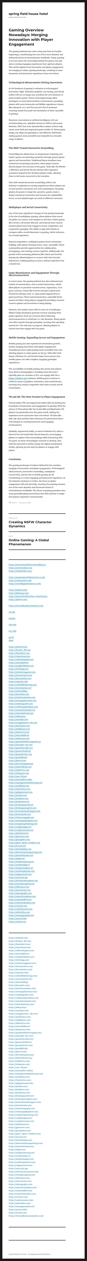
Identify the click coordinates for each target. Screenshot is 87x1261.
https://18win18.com (18, 647)
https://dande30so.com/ (20, 1017)
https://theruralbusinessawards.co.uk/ (26, 606)
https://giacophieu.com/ (20, 1130)
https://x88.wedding (18, 691)
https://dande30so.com (19, 726)
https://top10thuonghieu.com (22, 896)
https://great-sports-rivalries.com (24, 842)
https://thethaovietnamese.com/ (24, 1172)
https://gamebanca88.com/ (21, 1039)
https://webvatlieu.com (19, 912)
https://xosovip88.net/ (19, 954)
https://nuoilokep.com (19, 786)
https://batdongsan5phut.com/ (23, 1099)
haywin (12, 618)
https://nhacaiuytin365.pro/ (21, 1004)
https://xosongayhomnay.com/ (23, 991)
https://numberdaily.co (19, 865)
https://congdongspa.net (20, 827)
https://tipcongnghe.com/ (21, 1184)
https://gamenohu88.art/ (20, 1042)
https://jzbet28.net (17, 760)
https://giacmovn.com (19, 836)
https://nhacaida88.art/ (19, 1026)
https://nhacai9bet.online (20, 779)
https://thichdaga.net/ (19, 960)
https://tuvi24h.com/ (18, 1197)
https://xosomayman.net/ (20, 979)
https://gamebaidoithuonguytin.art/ (25, 1033)
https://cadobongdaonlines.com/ (24, 998)
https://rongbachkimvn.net (21, 666)
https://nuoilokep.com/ (19, 1077)
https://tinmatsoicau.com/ (21, 966)
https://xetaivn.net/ (18, 1213)
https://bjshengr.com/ (19, 593)
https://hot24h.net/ (18, 1137)
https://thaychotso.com (19, 789)
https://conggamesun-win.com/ (23, 1014)
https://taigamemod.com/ (20, 1165)
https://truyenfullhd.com (20, 899)
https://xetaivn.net (17, 921)
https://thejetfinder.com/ (20, 571)
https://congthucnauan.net (21, 830)
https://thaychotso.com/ (20, 1080)
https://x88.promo (17, 716)
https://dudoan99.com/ (19, 1029)
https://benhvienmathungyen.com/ (25, 1102)
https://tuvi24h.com (18, 906)
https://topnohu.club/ (19, 972)
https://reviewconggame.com (22, 672)
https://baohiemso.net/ (19, 1093)
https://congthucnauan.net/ (21, 1121)
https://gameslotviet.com (20, 754)
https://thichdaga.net (18, 669)
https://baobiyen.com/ (19, 1089)
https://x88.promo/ (18, 1007)
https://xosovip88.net (19, 662)
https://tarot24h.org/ (18, 1168)
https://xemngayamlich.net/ (22, 1206)
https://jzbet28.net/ (18, 1051)
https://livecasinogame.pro (21, 764)
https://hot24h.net (17, 846)
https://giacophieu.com (19, 839)
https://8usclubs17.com (19, 653)
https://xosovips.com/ (19, 1010)
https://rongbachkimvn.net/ (22, 957)
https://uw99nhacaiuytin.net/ (22, 1001)
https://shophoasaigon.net (21, 868)
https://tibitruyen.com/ (19, 1178)
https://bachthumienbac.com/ (22, 988)
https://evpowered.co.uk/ (20, 580)
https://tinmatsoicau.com (20, 675)
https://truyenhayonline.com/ (22, 1194)
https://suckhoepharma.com (22, 871)
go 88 (11, 637)
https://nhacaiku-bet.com (21, 745)
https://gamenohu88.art (20, 751)
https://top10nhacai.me (19, 656)
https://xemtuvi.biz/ (18, 1209)
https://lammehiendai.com (21, 855)
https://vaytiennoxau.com (21, 909)
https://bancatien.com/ (19, 985)
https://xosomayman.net (20, 688)
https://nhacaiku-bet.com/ (21, 1036)
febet (11, 640)
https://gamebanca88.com (21, 748)
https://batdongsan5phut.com (22, 808)
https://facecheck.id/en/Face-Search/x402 (28, 596)
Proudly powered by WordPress (39, 1254)
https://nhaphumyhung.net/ (22, 1153)
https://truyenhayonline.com (22, 903)
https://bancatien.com (19, 694)
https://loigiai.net (17, 858)
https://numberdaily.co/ (20, 1156)
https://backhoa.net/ (18, 1086)
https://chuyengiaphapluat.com (23, 820)
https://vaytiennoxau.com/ (21, 1200)
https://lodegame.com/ (19, 1064)
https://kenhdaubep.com (20, 849)
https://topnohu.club (18, 681)
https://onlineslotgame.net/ (21, 950)
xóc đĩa (12, 612)
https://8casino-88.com (19, 650)
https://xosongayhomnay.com (22, 700)
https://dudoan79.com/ (19, 1023)
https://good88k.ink (18, 757)
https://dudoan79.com (19, 732)
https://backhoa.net (18, 795)
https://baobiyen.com (18, 798)
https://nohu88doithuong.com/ (23, 976)
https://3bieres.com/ (18, 599)
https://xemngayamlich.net (21, 915)
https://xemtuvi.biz (18, 918)
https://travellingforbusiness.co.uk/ (25, 583)
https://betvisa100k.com (20, 814)
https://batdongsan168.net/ (21, 1096)
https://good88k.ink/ (18, 1048)
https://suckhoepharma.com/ (22, 1162)
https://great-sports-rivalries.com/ (25, 1134)
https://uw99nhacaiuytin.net (22, 710)
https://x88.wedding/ (18, 982)
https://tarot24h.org (18, 877)
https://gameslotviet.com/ (21, 1045)
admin (14, 503)
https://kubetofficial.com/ (20, 1058)
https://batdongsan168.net (21, 805)
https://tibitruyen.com (19, 887)
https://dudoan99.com (19, 738)
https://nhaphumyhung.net (21, 861)
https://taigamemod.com (20, 874)
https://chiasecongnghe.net (21, 817)
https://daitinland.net (19, 833)
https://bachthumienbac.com (22, 697)
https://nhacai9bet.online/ (21, 1070)
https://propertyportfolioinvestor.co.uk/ (27, 577)
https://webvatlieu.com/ (20, 1203)
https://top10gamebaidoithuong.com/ (26, 1074)
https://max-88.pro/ (18, 1067)
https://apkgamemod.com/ (21, 1083)
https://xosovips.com (18, 719)
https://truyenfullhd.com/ (20, 1190)
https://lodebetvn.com (19, 770)
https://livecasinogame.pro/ (21, 1055)
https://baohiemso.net (19, 801)
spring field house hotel (28, 14)
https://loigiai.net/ (17, 1149)
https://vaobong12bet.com (21, 703)
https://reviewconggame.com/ (22, 963)
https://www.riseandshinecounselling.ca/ (27, 564)
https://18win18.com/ (18, 938)
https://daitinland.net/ (19, 1124)
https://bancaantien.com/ (20, 969)
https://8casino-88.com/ (20, 941)
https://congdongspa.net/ (20, 1118)
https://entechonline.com (20, 568)
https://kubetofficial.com (20, 767)
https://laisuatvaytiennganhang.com (25, 852)
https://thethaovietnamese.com (23, 880)
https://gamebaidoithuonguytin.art (25, 741)
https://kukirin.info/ (18, 590)
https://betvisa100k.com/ (20, 1105)
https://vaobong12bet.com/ (21, 995)
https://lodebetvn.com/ (19, 1061)
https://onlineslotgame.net (21, 659)
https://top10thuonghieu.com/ (23, 1187)
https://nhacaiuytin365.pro (21, 713)
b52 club (12, 631)
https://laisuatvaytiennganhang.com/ (26, 1143)
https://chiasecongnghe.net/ (22, 1108)
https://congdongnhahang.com (23, 824)
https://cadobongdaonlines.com (23, 707)
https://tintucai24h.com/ (20, 1181)
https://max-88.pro (18, 776)
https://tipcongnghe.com (20, 893)
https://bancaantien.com (20, 678)
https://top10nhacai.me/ (20, 947)
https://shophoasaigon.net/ (21, 1159)
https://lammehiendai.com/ (21, 1146)
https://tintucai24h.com (20, 890)
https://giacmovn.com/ (19, 1127)
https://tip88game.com (19, 729)
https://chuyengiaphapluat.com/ (23, 1111)
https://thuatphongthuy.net (21, 884)
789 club (12, 625)
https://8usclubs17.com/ (20, 944)
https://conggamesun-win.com (23, 722)
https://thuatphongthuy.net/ (22, 1175)
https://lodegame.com (19, 773)
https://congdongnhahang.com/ (23, 1115)
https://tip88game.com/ (20, 1020)
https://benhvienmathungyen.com (24, 811)
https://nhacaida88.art (19, 735)
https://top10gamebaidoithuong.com (25, 782)
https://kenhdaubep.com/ (20, 1140)
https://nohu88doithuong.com (23, 685)
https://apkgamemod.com (21, 792)
